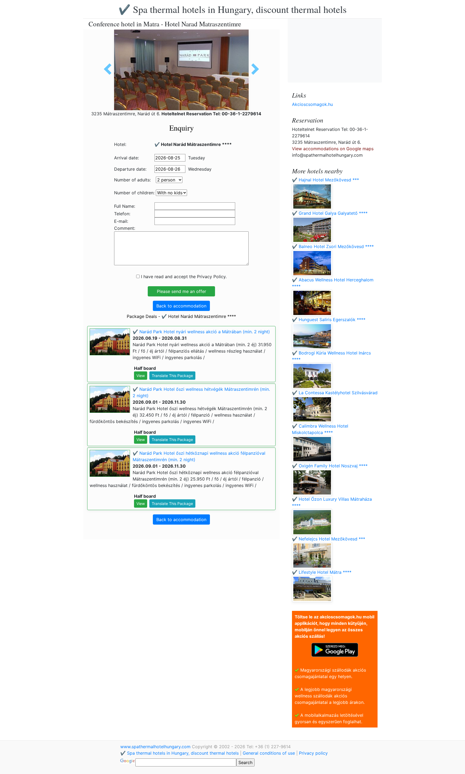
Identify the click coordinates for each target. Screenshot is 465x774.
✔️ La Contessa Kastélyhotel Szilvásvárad (335, 392)
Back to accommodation (181, 306)
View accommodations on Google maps (333, 148)
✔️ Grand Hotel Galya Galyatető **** (330, 213)
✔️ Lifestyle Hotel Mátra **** (321, 572)
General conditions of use (269, 753)
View (140, 375)
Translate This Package (172, 375)
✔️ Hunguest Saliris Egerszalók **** (328, 319)
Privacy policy (313, 753)
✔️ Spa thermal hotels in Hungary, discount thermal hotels (232, 9)
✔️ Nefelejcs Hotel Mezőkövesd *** (328, 539)
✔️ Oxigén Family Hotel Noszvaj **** (330, 465)
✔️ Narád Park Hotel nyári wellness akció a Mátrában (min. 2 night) (201, 331)
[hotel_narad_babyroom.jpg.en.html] (109, 69)
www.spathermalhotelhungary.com (156, 746)
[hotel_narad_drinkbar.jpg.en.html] (253, 69)
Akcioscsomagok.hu (312, 104)
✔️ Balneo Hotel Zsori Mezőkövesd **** (333, 246)
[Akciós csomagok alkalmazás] (335, 649)
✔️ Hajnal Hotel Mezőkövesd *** (325, 179)
